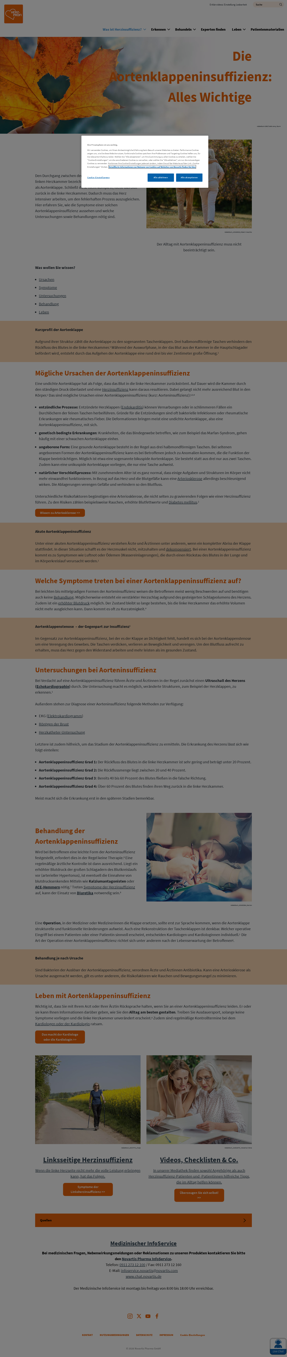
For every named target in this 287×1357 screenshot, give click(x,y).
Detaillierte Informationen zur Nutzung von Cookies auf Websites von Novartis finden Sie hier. (152, 167)
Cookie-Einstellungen (98, 177)
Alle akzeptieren (189, 177)
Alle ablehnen (161, 177)
